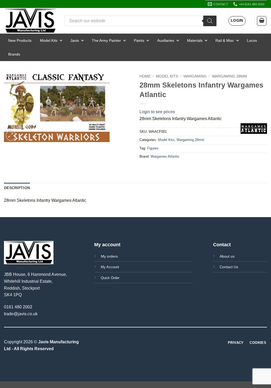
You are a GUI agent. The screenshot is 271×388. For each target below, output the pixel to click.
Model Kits (48, 40)
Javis (74, 40)
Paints (139, 40)
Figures (153, 148)
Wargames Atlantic (165, 156)
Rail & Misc (224, 40)
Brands (14, 54)
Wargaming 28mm (229, 76)
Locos (252, 40)
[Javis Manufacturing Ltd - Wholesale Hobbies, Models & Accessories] (30, 20)
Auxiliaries (165, 40)
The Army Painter (106, 40)
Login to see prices (157, 111)
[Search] (209, 21)
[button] (237, 21)
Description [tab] (17, 188)
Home (145, 76)
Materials (194, 40)
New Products (19, 40)
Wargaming (195, 76)
